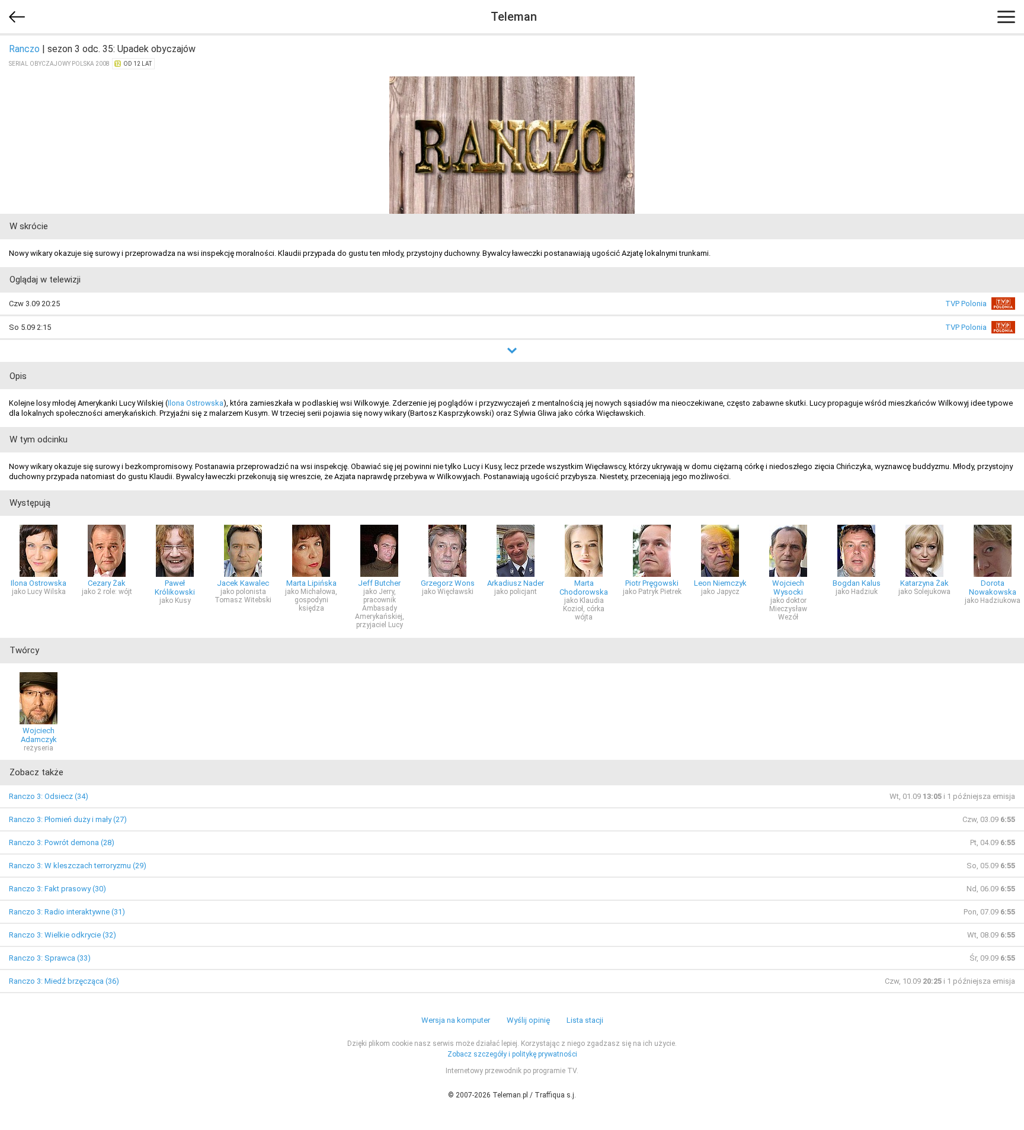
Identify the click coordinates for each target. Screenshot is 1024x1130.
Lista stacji (585, 1020)
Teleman (514, 16)
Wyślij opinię (528, 1020)
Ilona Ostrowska (195, 403)
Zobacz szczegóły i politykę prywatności (512, 1054)
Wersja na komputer (455, 1020)
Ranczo (24, 48)
